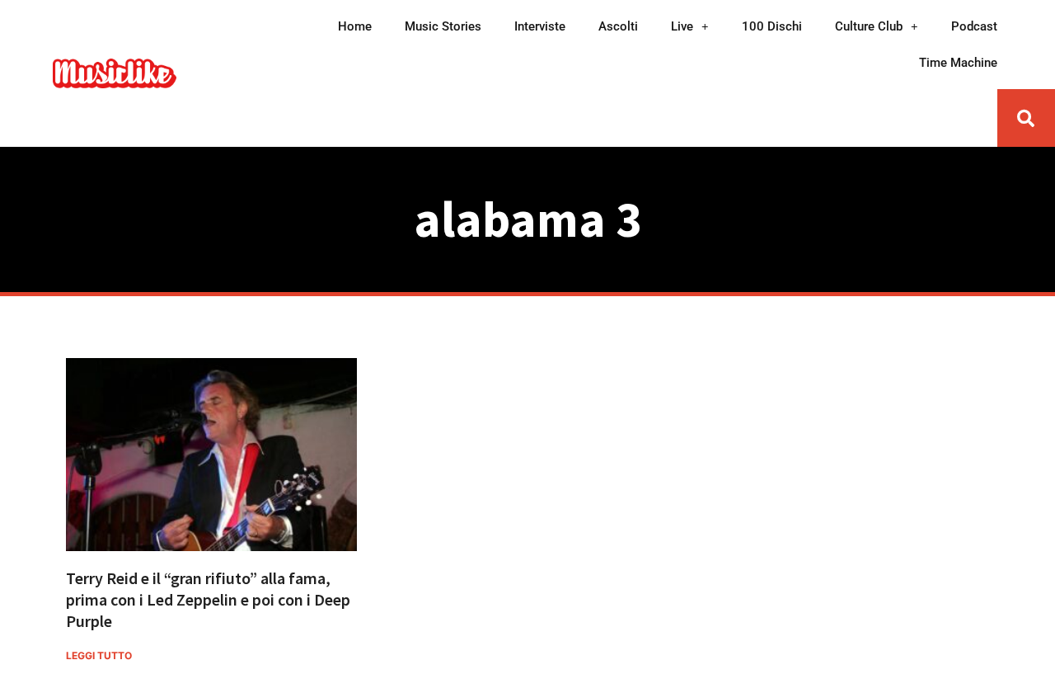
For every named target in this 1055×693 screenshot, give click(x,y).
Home (355, 26)
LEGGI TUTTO (99, 655)
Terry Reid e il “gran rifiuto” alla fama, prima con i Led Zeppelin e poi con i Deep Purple (208, 599)
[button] (1026, 118)
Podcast (974, 26)
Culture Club (869, 26)
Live (682, 26)
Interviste (539, 26)
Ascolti (618, 26)
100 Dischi (772, 26)
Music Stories (443, 26)
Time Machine (958, 62)
